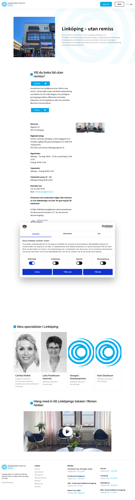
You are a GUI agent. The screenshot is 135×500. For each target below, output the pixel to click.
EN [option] (131, 4)
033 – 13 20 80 (111, 492)
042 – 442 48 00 (112, 485)
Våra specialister (41, 478)
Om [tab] (99, 233)
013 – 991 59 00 (112, 478)
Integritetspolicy (7, 482)
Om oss (37, 469)
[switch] (56, 263)
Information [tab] (67, 233)
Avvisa (37, 272)
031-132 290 (78, 486)
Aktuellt (38, 481)
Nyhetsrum (39, 484)
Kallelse (37, 486)
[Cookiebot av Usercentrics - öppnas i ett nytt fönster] (103, 226)
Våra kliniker (39, 472)
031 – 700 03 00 (111, 471)
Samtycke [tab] (36, 234)
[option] (131, 4)
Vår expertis (39, 475)
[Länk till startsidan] (13, 4)
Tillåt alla (98, 272)
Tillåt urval (67, 272)
